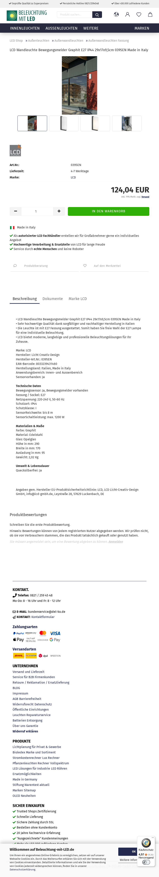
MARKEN (142, 28)
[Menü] (152, 838)
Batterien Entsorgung (27, 720)
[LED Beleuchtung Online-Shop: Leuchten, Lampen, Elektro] (27, 15)
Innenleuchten (25, 28)
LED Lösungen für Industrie (31, 768)
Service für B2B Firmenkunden (34, 677)
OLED (16, 796)
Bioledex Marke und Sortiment (34, 752)
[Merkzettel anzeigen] (138, 14)
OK (134, 851)
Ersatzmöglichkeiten (27, 774)
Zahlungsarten (25, 627)
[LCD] (23, 150)
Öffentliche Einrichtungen (31, 709)
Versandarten (24, 649)
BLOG (16, 688)
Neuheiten (28, 796)
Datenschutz (43, 704)
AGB (15, 699)
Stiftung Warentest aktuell (31, 785)
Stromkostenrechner (27, 758)
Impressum (20, 693)
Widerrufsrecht (23, 704)
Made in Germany (25, 779)
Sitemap (30, 790)
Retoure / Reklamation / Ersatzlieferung (41, 682)
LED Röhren (59, 768)
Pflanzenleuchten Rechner (31, 763)
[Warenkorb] (150, 14)
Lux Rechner (51, 758)
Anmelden (115, 541)
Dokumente (52, 298)
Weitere (91, 28)
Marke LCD (78, 298)
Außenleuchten (62, 28)
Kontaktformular (42, 617)
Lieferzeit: (17, 171)
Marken (18, 790)
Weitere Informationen (134, 860)
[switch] (146, 862)
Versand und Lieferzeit (28, 672)
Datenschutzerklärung (22, 869)
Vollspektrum (59, 763)
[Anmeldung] (127, 14)
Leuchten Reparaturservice (32, 715)
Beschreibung (25, 298)
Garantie (32, 726)
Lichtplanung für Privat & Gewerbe (37, 747)
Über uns (19, 726)
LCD (73, 177)
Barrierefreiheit (30, 699)
